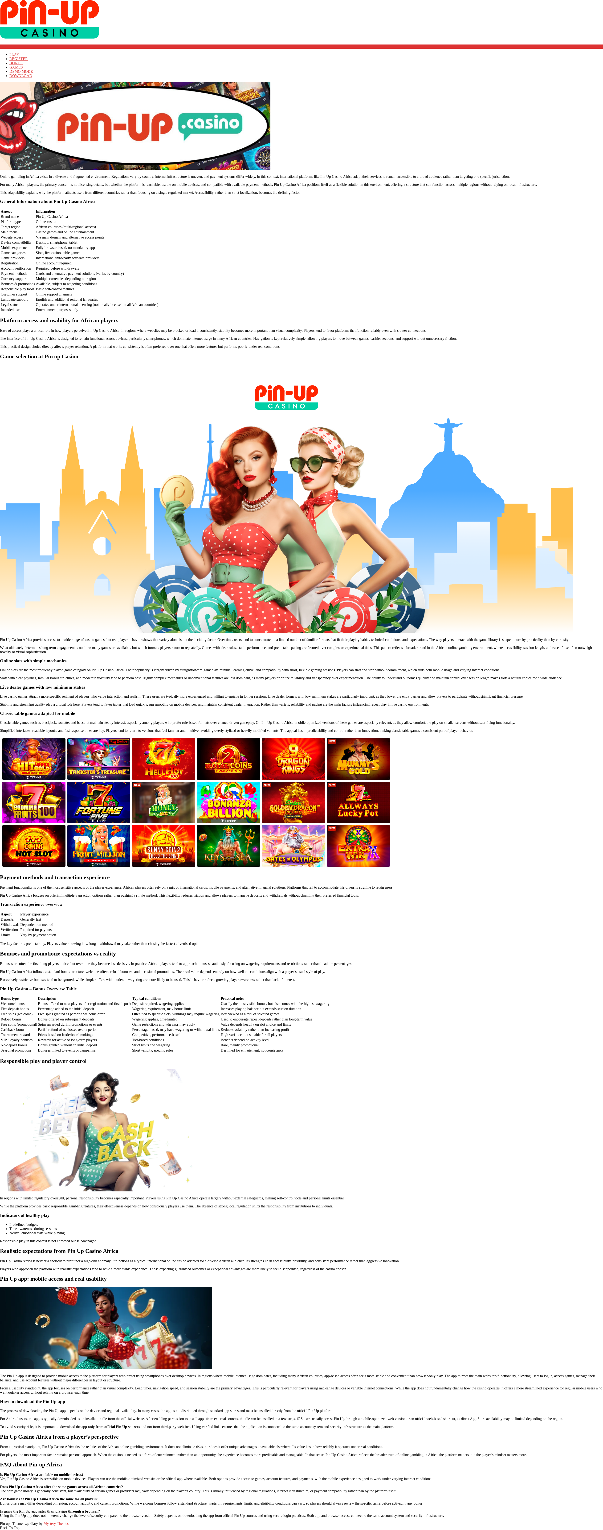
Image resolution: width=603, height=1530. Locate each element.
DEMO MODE (21, 71)
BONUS (16, 63)
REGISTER (18, 59)
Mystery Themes (56, 1524)
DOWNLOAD (20, 76)
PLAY (14, 55)
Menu (4, 47)
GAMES (16, 67)
